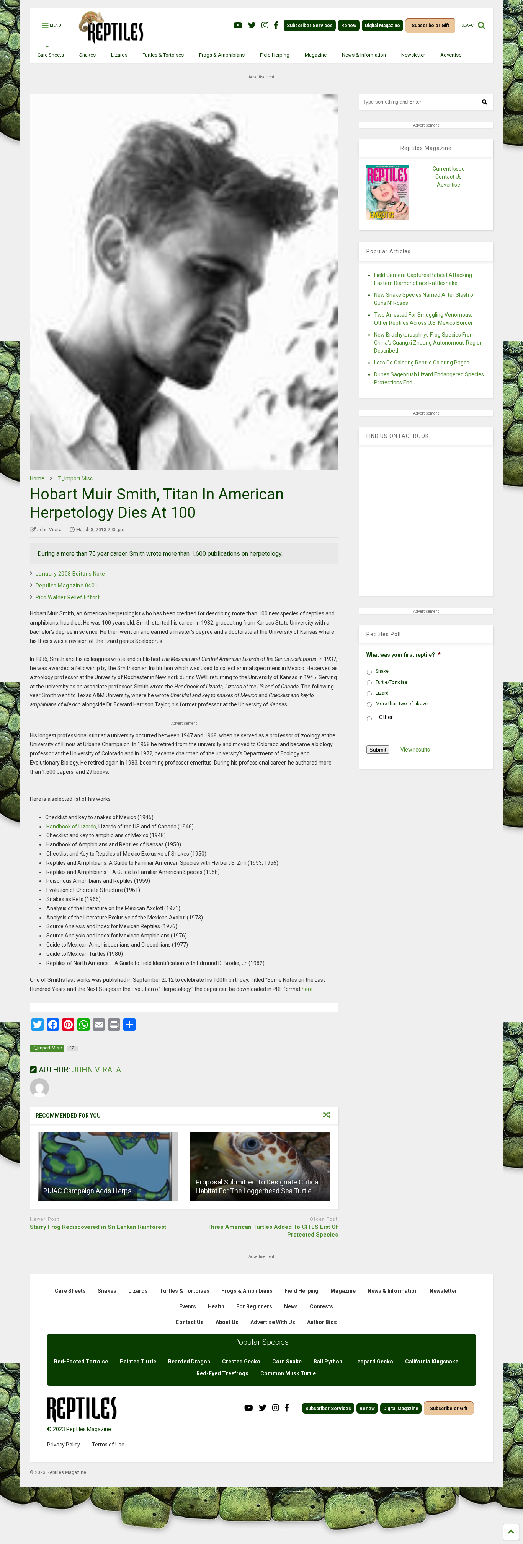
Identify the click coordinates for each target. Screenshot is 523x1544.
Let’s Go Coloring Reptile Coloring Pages (421, 363)
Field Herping (274, 55)
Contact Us (448, 177)
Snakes (87, 55)
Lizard (382, 693)
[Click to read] (108, 1166)
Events (187, 1306)
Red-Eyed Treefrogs (222, 1373)
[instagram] (265, 25)
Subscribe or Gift (430, 25)
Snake (382, 671)
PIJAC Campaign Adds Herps (87, 1191)
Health (216, 1306)
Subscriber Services (310, 25)
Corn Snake (287, 1362)
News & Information (364, 55)
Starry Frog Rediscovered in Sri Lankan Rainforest (98, 1226)
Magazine (316, 55)
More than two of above (402, 703)
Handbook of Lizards (71, 826)
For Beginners (254, 1306)
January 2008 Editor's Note (70, 574)
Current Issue (449, 169)
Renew (348, 25)
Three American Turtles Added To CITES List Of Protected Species (272, 1230)
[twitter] (252, 25)
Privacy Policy (63, 1445)
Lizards (119, 55)
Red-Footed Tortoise (81, 1362)
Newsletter (413, 55)
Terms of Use (108, 1445)
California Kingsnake (431, 1362)
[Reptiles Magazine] (108, 43)
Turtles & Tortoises (163, 55)
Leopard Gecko (373, 1362)
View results (415, 750)
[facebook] (276, 25)
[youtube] (238, 25)
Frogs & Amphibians (222, 55)
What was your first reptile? (403, 655)
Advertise (450, 55)
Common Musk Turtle (288, 1373)
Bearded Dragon (189, 1362)
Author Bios (322, 1322)
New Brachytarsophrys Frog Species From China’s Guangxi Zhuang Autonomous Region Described (428, 343)
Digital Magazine (382, 25)
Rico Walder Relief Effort (68, 597)
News (291, 1306)
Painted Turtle (138, 1362)
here (307, 989)
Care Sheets (51, 55)
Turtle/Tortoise (391, 682)
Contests (321, 1306)
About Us (227, 1322)
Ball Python (328, 1362)
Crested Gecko (241, 1362)
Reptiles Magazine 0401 (67, 585)
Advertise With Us (272, 1322)
